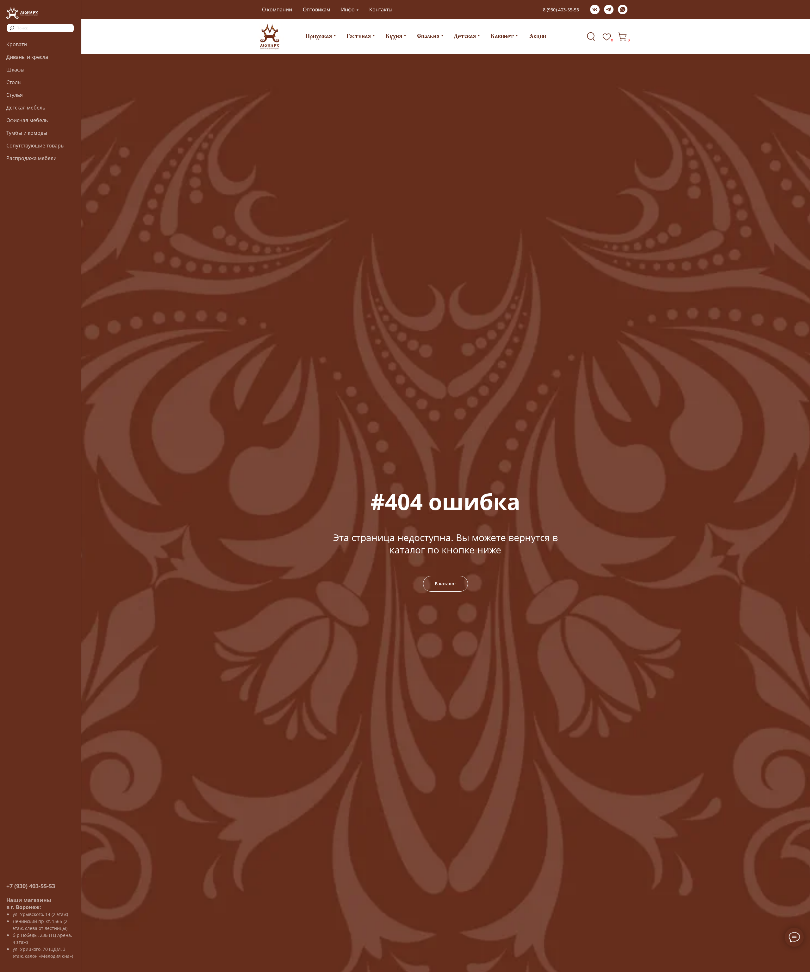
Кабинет (502, 36)
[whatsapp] (622, 9)
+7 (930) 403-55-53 (30, 886)
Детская (465, 36)
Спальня (428, 36)
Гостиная (358, 36)
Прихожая (318, 36)
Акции (537, 36)
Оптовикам (316, 9)
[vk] (595, 9)
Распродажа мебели (31, 158)
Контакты (380, 9)
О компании (277, 9)
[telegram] (609, 9)
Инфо (348, 9)
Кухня (393, 36)
